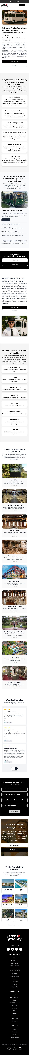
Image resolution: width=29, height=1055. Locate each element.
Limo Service (14, 987)
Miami (14, 995)
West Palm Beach (14, 1003)
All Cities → (15, 1021)
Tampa (14, 1000)
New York (14, 1005)
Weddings (14, 973)
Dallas (14, 1011)
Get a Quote (14, 61)
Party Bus (14, 984)
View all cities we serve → (14, 925)
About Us (14, 1032)
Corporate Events (14, 976)
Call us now (14, 310)
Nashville (14, 1016)
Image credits (23, 1044)
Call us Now (14, 65)
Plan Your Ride (14, 845)
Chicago (14, 1008)
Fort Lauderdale (14, 997)
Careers (14, 1034)
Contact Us (14, 960)
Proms (14, 979)
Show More (14, 811)
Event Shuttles (15, 981)
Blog (14, 1029)
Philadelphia (14, 1018)
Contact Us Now (14, 850)
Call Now (22, 5)
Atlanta (14, 1013)
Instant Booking (14, 966)
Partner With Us (14, 1037)
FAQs (14, 958)
